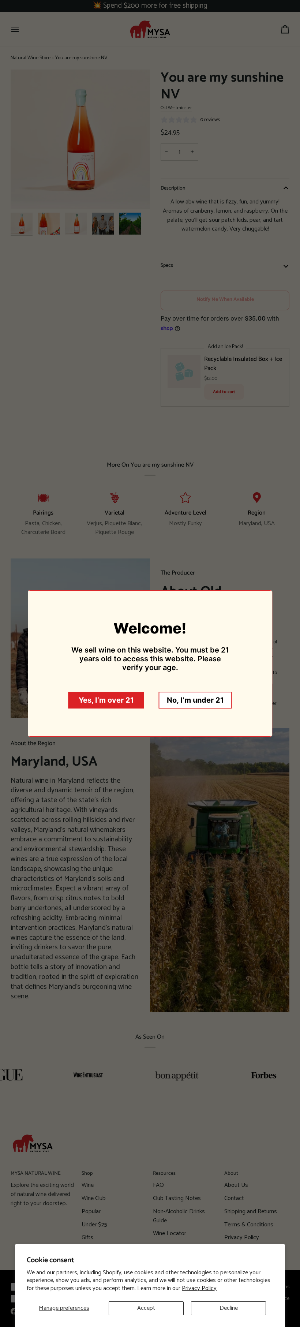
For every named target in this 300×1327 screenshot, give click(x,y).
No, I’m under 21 (195, 700)
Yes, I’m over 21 (106, 700)
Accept (146, 1308)
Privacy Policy (199, 1288)
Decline (229, 1308)
